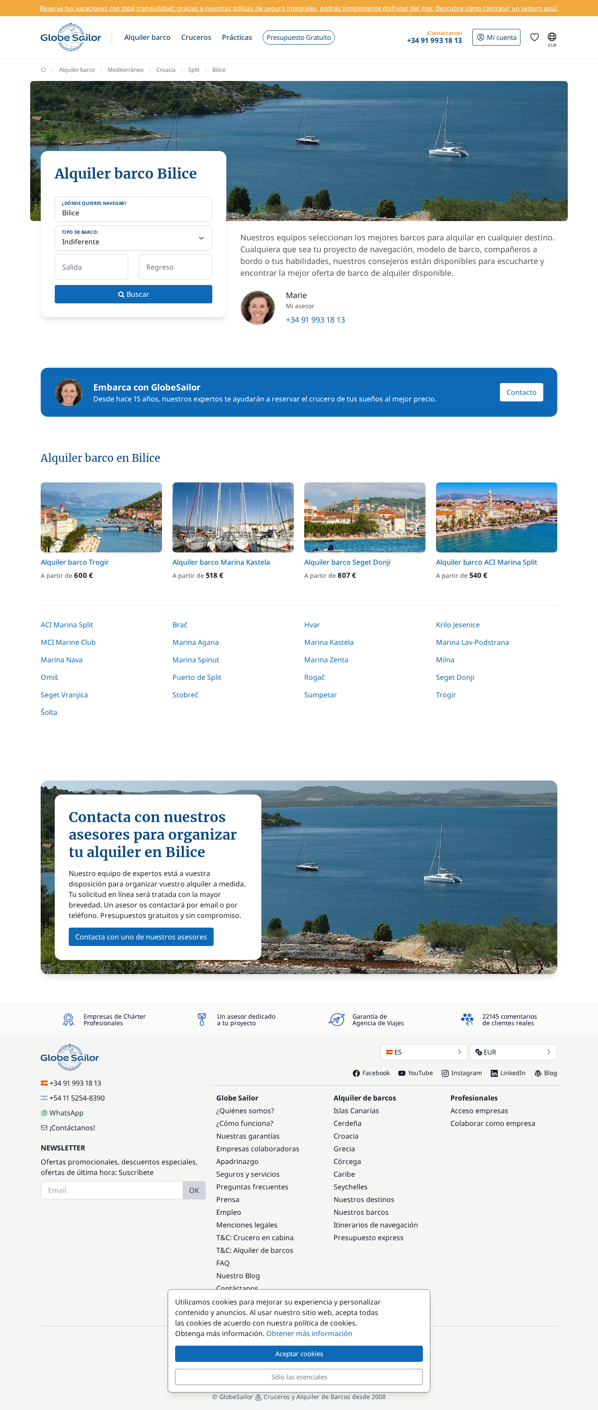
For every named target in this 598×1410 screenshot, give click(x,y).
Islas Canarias (356, 1110)
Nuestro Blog (238, 1275)
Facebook (376, 1073)
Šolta (49, 712)
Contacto (522, 392)
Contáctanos (237, 1288)
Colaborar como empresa (492, 1123)
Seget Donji (455, 677)
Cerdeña (348, 1123)
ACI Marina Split (67, 624)
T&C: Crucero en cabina (255, 1237)
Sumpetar (320, 695)
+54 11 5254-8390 (77, 1098)
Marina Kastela (329, 642)
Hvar (312, 624)
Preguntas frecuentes (252, 1187)
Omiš (49, 677)
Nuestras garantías (248, 1136)
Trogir (446, 695)
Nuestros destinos (364, 1199)
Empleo (228, 1212)
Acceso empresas (479, 1110)
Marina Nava (62, 660)
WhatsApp (66, 1113)
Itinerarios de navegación (376, 1225)
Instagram (466, 1073)
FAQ (223, 1263)
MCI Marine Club (68, 642)
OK (194, 1190)
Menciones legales (247, 1225)
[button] (147, 37)
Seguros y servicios (248, 1174)
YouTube (420, 1073)
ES (397, 1052)
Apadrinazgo (237, 1161)
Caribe (344, 1174)
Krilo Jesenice (458, 624)
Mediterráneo (126, 70)
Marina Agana (195, 642)
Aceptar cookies (299, 1353)
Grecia (344, 1148)
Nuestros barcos (361, 1212)
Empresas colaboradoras (257, 1148)
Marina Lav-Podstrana (472, 642)
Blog (550, 1073)
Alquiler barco (77, 70)
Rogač (314, 677)
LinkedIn (513, 1073)
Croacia (166, 70)
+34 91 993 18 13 (315, 319)
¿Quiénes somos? (245, 1110)
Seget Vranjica (64, 695)
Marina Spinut (195, 660)
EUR (490, 1052)
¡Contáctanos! (72, 1127)
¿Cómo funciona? (244, 1123)
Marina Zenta (326, 660)
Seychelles (351, 1187)
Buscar (137, 294)
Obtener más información (309, 1333)
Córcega (347, 1161)
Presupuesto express (369, 1237)
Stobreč (185, 695)
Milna (445, 660)
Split (194, 70)
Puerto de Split (197, 677)
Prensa (227, 1199)
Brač (179, 624)
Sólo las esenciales (299, 1376)
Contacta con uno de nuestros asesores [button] (141, 937)
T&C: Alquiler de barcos (254, 1250)
